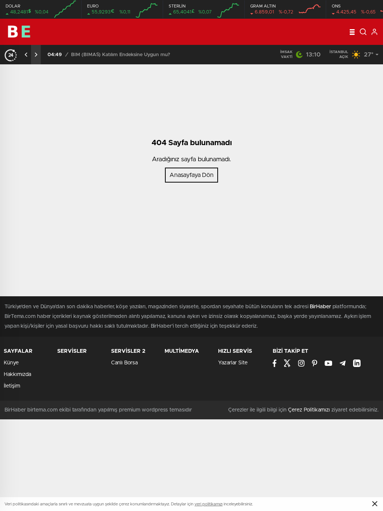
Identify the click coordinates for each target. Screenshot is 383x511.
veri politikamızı (208, 504)
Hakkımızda (17, 374)
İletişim (12, 386)
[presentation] (26, 54)
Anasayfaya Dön (191, 175)
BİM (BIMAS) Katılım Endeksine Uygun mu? (120, 54)
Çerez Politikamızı (309, 410)
